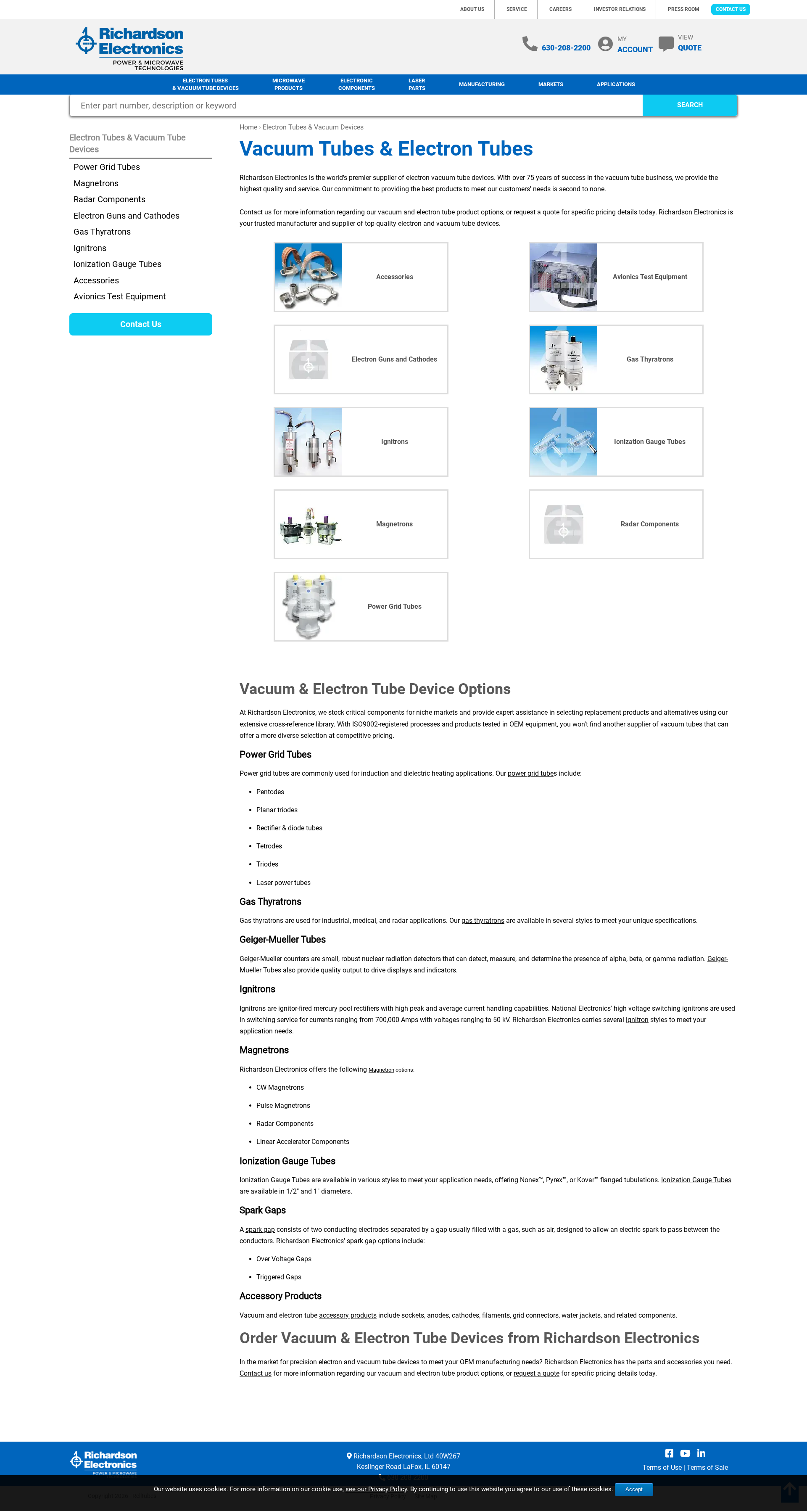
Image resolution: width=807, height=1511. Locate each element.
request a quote (536, 212)
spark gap (260, 1230)
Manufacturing (482, 84)
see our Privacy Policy (376, 1489)
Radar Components (109, 199)
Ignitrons (90, 248)
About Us (472, 9)
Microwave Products (288, 84)
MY (635, 44)
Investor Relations (620, 9)
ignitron (637, 1020)
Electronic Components (356, 84)
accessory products (348, 1315)
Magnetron (381, 1070)
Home (248, 127)
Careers (560, 9)
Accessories (96, 280)
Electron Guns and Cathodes (126, 216)
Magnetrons (96, 183)
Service (516, 9)
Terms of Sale (707, 1467)
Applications (616, 84)
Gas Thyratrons (102, 232)
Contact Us (731, 9)
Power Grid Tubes (107, 167)
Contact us (256, 212)
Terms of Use (662, 1467)
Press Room (683, 9)
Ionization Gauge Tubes (696, 1180)
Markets (550, 84)
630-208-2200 (566, 47)
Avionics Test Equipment (120, 296)
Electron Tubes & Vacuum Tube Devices (205, 84)
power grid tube (531, 773)
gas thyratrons (483, 921)
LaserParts (417, 84)
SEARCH (690, 105)
